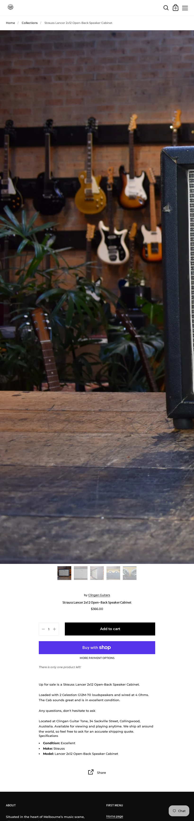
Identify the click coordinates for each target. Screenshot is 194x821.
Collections (30, 23)
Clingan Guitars (99, 595)
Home (10, 23)
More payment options (97, 658)
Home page (114, 816)
